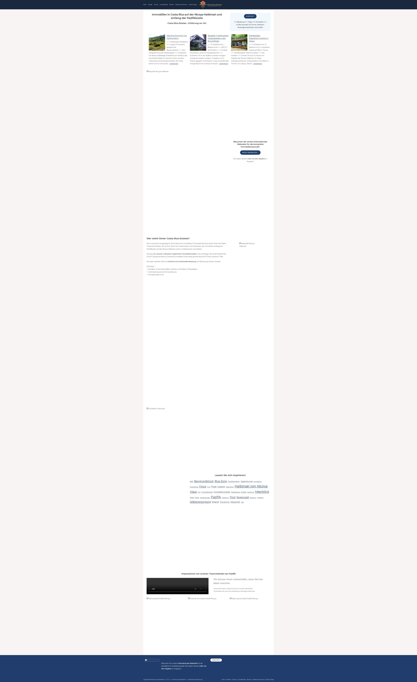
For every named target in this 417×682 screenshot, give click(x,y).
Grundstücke (164, 4)
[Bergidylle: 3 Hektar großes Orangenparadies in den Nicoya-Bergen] (198, 42)
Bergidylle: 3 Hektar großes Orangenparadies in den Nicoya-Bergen (218, 38)
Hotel (199, 492)
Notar (197, 497)
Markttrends (250, 492)
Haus (193, 491)
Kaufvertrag (235, 492)
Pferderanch (225, 497)
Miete (192, 497)
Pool (233, 497)
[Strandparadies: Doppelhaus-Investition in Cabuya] (239, 42)
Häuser (150, 4)
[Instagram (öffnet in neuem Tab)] (266, 5)
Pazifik (216, 497)
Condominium (234, 481)
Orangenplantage (205, 497)
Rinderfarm (260, 497)
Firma (208, 487)
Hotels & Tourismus (181, 4)
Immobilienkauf (207, 492)
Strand (171, 4)
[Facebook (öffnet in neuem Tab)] (262, 5)
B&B (191, 481)
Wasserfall (235, 502)
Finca (202, 486)
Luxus (243, 492)
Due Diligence (257, 481)
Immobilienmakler (222, 492)
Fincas (156, 4)
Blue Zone (221, 481)
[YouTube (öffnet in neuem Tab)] (269, 5)
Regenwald (243, 497)
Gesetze (221, 487)
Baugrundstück (204, 481)
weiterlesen (173, 64)
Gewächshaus (230, 487)
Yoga (242, 502)
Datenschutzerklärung (195, 679)
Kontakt (250, 16)
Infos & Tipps (193, 4)
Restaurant (253, 497)
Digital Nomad (247, 481)
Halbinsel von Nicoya (251, 486)
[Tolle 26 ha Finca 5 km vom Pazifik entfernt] (157, 42)
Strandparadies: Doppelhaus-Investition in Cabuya (258, 38)
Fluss (214, 486)
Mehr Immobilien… (250, 152)
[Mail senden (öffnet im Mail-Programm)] (272, 5)
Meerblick (262, 491)
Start (144, 4)
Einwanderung (194, 487)
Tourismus (225, 502)
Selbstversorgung (200, 501)
